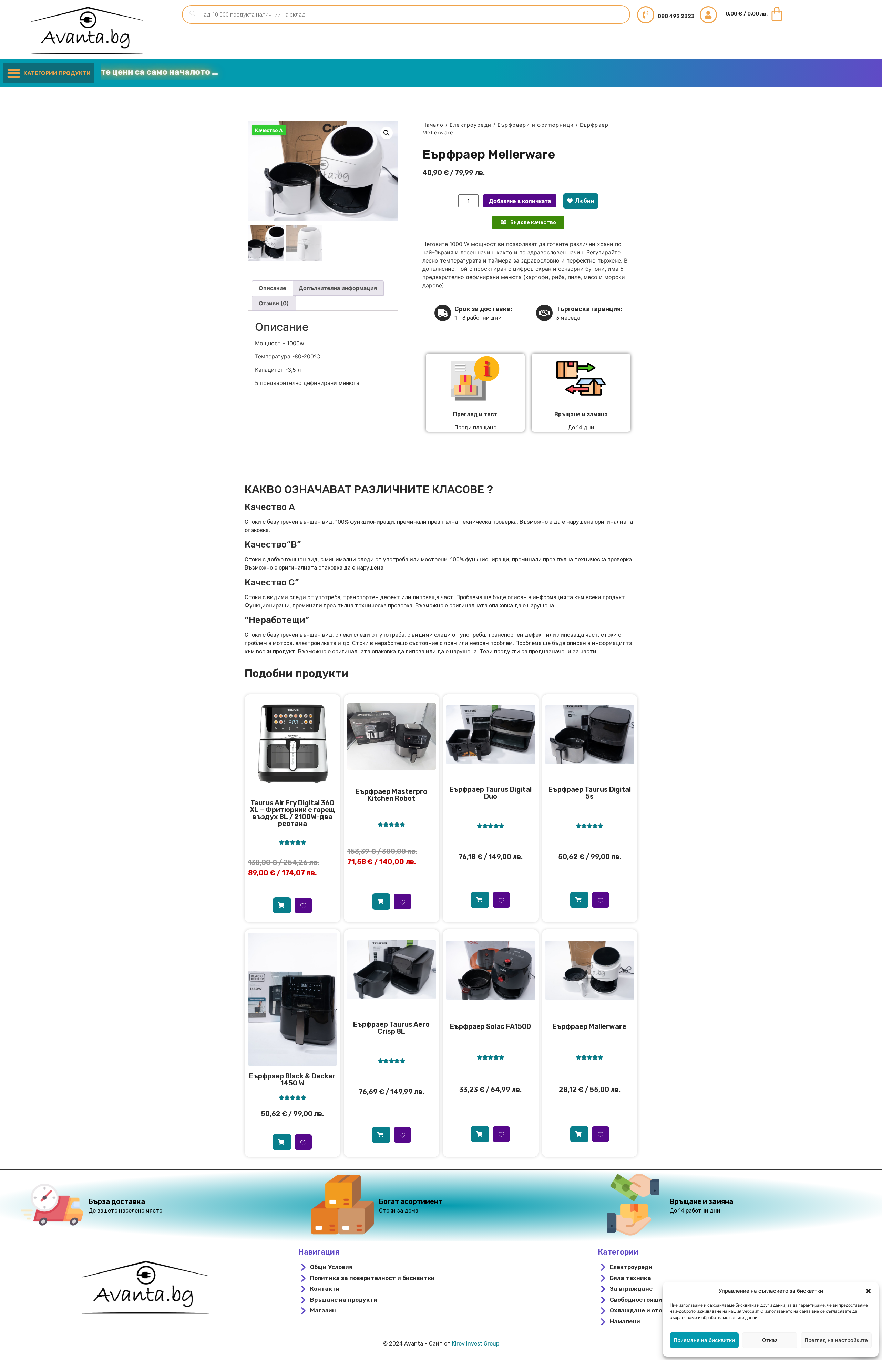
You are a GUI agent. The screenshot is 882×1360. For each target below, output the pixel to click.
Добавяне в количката (520, 200)
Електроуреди (471, 125)
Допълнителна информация (338, 288)
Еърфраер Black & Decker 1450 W (292, 1079)
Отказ (770, 1340)
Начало (432, 125)
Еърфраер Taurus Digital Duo (490, 792)
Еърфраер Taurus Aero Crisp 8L (391, 1027)
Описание (272, 288)
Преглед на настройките (836, 1340)
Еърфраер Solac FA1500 (490, 1026)
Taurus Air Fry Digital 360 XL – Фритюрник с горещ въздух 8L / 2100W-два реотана (292, 813)
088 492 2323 (676, 16)
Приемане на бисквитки (704, 1340)
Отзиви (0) (274, 303)
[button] (868, 1291)
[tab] (272, 288)
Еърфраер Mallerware (589, 1026)
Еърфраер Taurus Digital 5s (589, 792)
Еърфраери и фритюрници (536, 125)
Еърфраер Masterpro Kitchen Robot (391, 794)
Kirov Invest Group (475, 1343)
